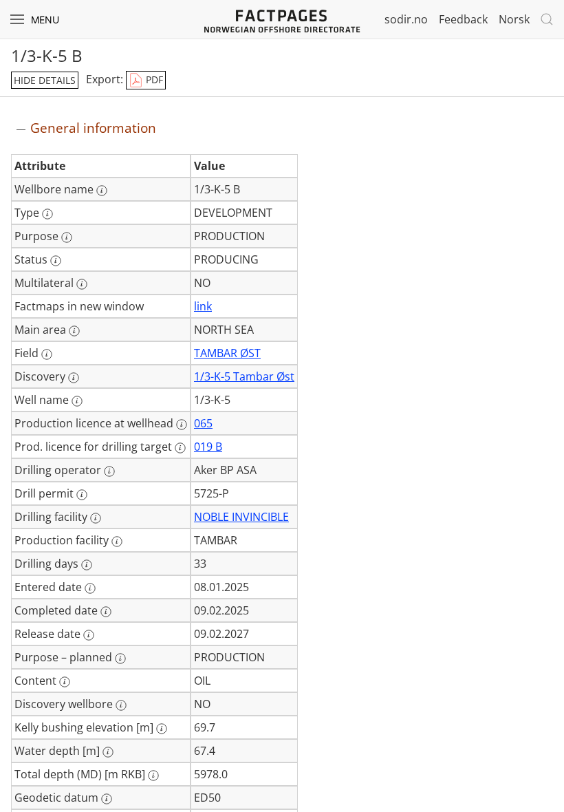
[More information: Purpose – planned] (120, 658)
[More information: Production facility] (116, 541)
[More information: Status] (55, 260)
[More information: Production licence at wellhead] (181, 424)
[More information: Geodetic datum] (106, 798)
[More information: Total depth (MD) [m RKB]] (153, 775)
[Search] (547, 19)
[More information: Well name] (77, 401)
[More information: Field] (46, 354)
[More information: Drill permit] (81, 494)
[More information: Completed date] (105, 611)
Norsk (514, 19)
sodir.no (406, 19)
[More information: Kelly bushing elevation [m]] (161, 728)
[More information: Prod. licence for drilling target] (180, 447)
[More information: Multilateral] (81, 284)
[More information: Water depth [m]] (107, 752)
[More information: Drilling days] (86, 564)
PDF (153, 79)
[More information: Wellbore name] (101, 190)
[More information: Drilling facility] (95, 518)
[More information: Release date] (88, 635)
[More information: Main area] (74, 330)
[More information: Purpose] (66, 237)
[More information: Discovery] (73, 377)
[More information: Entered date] (90, 588)
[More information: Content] (64, 681)
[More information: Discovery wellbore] (121, 705)
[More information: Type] (47, 214)
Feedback (463, 19)
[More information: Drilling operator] (109, 471)
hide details (45, 80)
